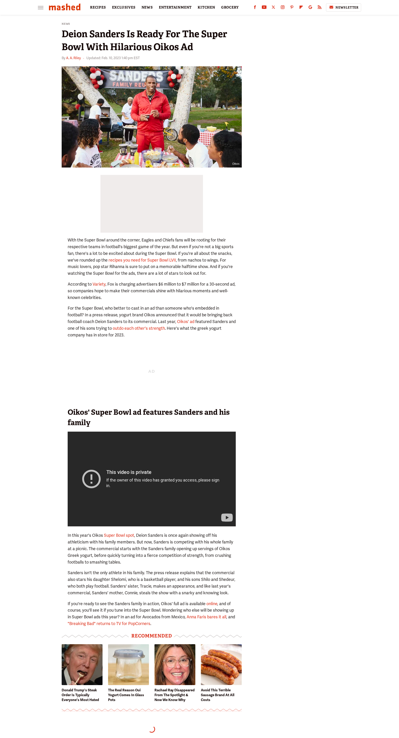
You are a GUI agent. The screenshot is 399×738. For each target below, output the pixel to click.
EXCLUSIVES (124, 7)
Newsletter (347, 7)
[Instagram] (282, 8)
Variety (99, 284)
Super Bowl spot (119, 535)
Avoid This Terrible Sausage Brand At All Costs (217, 695)
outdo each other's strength (139, 328)
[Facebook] (255, 8)
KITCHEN (206, 7)
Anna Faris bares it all (206, 616)
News (66, 24)
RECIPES (98, 7)
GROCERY (230, 7)
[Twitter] (273, 8)
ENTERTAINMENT (175, 7)
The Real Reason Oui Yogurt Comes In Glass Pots (126, 695)
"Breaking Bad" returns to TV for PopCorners (109, 623)
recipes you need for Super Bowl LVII (142, 260)
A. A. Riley (73, 58)
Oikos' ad (185, 321)
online (211, 603)
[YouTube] (264, 8)
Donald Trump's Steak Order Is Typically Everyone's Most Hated (80, 695)
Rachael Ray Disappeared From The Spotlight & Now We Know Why (174, 695)
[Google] (310, 8)
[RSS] (319, 8)
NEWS (147, 7)
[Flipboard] (301, 8)
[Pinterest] (292, 8)
